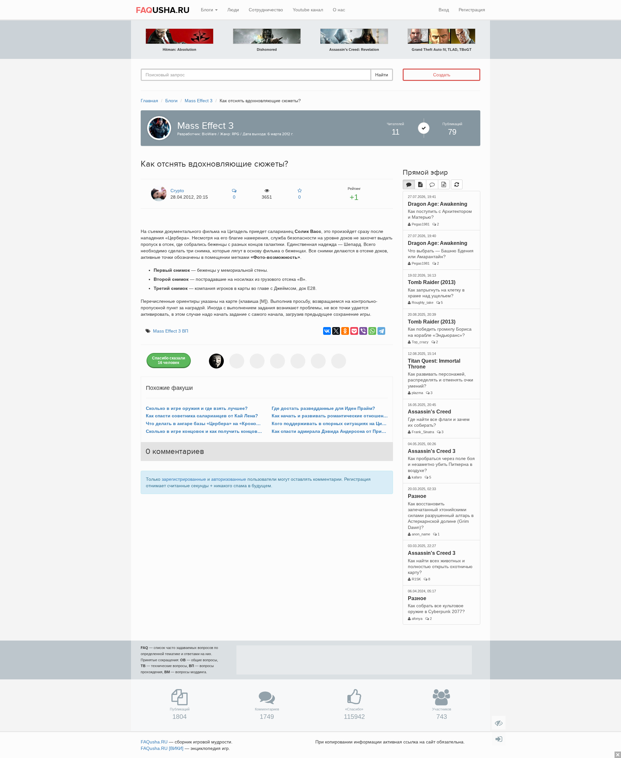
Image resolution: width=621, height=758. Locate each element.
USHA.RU (163, 10)
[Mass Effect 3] (157, 127)
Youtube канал (308, 9)
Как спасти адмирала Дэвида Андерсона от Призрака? (330, 431)
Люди (233, 9)
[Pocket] (354, 331)
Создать (441, 74)
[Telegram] (381, 331)
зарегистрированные (184, 479)
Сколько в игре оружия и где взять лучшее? (197, 408)
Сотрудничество (266, 9)
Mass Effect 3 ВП (170, 331)
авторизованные (228, 479)
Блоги (207, 9)
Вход (444, 9)
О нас (339, 9)
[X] (336, 331)
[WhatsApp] (372, 331)
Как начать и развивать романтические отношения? (330, 415)
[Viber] (363, 331)
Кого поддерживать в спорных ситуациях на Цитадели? (330, 423)
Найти (381, 74)
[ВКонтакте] (327, 331)
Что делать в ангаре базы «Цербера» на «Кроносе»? (204, 423)
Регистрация (472, 9)
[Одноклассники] (345, 331)
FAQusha (154, 741)
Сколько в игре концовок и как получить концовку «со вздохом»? (204, 431)
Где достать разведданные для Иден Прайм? (323, 408)
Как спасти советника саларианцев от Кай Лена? (202, 415)
